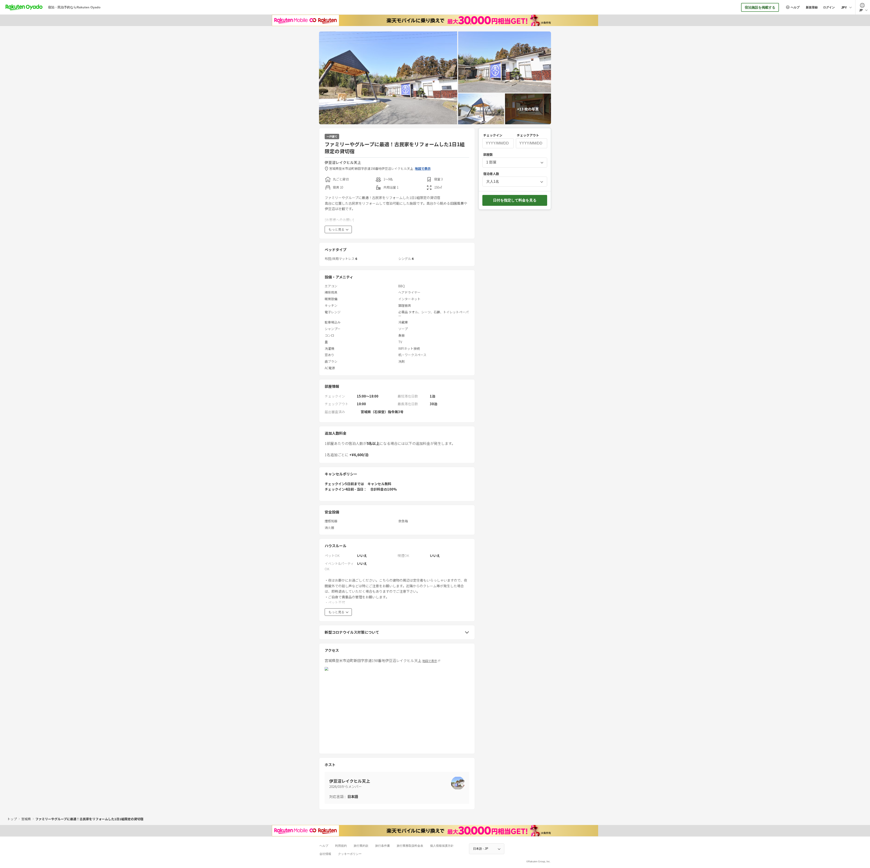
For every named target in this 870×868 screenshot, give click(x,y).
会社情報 (325, 854)
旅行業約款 (361, 845)
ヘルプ (323, 845)
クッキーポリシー (350, 854)
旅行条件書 (382, 845)
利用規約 (341, 845)
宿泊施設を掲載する (760, 7)
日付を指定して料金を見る (514, 200)
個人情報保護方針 (442, 845)
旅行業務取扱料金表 (410, 845)
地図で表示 (423, 168)
